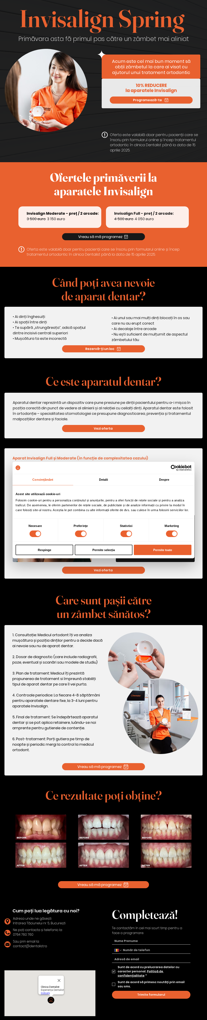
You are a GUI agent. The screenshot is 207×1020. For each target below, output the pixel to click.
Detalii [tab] (103, 479)
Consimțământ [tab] (42, 479)
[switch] (81, 533)
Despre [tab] (164, 479)
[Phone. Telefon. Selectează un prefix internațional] (118, 950)
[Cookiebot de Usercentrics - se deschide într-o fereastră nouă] (173, 468)
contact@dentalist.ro (30, 946)
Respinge (44, 550)
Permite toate (162, 550)
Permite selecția (103, 550)
